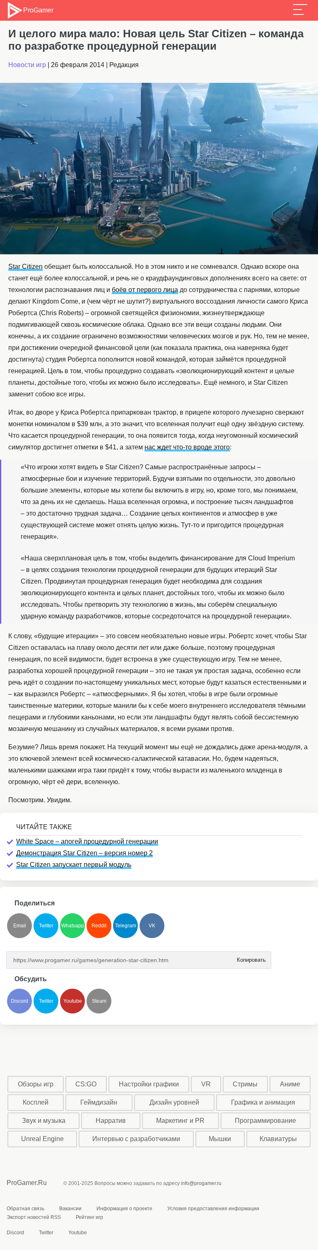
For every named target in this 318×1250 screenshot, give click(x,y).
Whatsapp (72, 926)
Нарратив (111, 1120)
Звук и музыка (43, 1120)
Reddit (99, 926)
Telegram (125, 926)
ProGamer (38, 10)
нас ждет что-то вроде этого (187, 447)
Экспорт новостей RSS (34, 1217)
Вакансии (70, 1208)
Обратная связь (25, 1208)
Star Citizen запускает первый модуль (73, 864)
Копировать (249, 957)
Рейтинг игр (89, 1217)
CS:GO (85, 1084)
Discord (19, 1001)
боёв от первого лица (145, 289)
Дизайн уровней (174, 1102)
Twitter (46, 926)
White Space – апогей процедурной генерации (87, 841)
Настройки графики (149, 1084)
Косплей (35, 1102)
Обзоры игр (35, 1084)
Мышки (220, 1138)
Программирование (265, 1120)
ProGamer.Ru (27, 1182)
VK (152, 926)
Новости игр (27, 64)
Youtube (72, 1001)
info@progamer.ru (201, 1183)
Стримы (245, 1084)
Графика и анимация (263, 1102)
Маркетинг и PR (180, 1120)
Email (19, 926)
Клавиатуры (278, 1138)
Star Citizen (25, 266)
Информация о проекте (124, 1208)
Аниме (290, 1084)
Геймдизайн (98, 1102)
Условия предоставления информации (213, 1208)
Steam (99, 1001)
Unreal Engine (42, 1138)
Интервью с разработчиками (136, 1138)
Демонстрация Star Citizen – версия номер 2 (84, 853)
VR (206, 1084)
